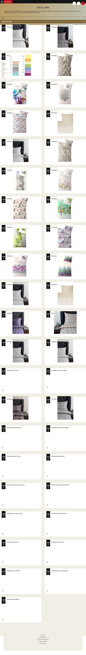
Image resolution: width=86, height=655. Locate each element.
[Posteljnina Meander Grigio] (65, 36)
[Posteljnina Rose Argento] (65, 408)
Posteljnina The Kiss (13, 542)
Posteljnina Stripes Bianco (59, 513)
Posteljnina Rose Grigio (13, 456)
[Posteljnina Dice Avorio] (65, 122)
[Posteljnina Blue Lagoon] (20, 93)
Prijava (78, 3)
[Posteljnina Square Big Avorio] (20, 505)
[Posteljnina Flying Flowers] (65, 207)
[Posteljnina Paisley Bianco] (20, 350)
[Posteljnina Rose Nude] (65, 476)
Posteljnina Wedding (13, 599)
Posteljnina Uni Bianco (13, 570)
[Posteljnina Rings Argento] (65, 387)
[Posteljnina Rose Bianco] (20, 447)
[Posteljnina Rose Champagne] (65, 447)
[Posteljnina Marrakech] (65, 265)
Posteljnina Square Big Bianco (60, 485)
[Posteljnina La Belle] (20, 265)
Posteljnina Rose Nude (57, 456)
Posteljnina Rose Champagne (59, 427)
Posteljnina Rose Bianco (14, 427)
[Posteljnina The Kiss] (20, 562)
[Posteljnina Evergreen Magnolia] (20, 179)
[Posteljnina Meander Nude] (65, 322)
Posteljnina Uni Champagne (59, 570)
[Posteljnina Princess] (20, 390)
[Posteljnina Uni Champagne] (65, 590)
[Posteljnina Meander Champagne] (65, 293)
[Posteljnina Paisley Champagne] (65, 350)
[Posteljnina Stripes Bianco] (65, 533)
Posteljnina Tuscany (57, 542)
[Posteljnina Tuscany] (65, 562)
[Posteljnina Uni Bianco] (20, 590)
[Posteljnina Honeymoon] (20, 236)
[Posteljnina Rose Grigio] (20, 476)
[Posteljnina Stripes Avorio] (20, 533)
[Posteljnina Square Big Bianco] (65, 505)
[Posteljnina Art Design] (65, 64)
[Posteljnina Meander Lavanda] (20, 322)
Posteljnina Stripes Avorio (14, 513)
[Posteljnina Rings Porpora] (20, 408)
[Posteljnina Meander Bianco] (20, 293)
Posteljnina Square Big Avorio (16, 485)
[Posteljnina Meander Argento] (20, 36)
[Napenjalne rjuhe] (20, 64)
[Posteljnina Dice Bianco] (20, 150)
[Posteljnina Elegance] (65, 150)
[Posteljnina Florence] (20, 207)
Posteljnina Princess (13, 370)
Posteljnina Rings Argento (59, 370)
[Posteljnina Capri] (65, 93)
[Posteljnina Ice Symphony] (65, 236)
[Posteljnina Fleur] (65, 179)
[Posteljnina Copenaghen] (20, 122)
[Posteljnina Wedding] (20, 619)
